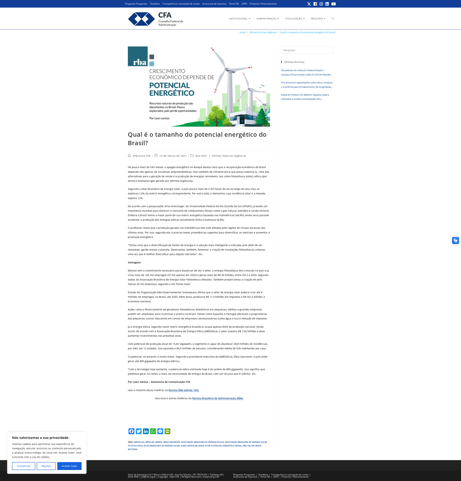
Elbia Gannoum (189, 445)
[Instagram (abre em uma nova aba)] (321, 4)
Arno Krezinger (171, 442)
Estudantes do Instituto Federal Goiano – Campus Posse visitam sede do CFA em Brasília (306, 72)
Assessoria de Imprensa (214, 3)
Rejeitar (46, 466)
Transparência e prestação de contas (181, 3)
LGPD (244, 3)
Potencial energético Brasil (226, 445)
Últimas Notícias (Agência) (229, 155)
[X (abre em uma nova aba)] (309, 4)
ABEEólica (139, 442)
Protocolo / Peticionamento (263, 3)
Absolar (149, 442)
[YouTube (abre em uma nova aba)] (333, 4)
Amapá (158, 442)
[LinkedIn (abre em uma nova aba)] (327, 4)
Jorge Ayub (204, 445)
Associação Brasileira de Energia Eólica (202, 442)
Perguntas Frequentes (136, 3)
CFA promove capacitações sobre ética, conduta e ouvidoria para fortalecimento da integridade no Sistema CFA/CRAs (306, 85)
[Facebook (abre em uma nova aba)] (315, 4)
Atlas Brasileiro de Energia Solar (162, 445)
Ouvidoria (155, 3)
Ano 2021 (201, 155)
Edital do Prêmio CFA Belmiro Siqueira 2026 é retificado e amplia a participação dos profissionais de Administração (305, 97)
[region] (46, 453)
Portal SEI (234, 3)
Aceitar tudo (69, 466)
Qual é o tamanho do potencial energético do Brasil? (308, 32)
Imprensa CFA (142, 155)
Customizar (24, 466)
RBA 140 (246, 445)
